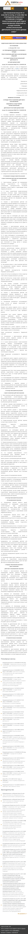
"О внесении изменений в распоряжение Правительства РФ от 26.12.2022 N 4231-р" (14, 845)
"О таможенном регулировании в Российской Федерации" (13, 701)
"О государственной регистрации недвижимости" (13, 690)
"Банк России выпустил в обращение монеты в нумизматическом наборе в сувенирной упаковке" (14, 795)
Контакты (3, 932)
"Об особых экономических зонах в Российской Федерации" (13, 748)
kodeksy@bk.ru (16, 930)
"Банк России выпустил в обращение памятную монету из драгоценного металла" (13, 801)
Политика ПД (15, 932)
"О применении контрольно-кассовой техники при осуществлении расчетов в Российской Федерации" (14, 665)
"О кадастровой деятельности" (13, 719)
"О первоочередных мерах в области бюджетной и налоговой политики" (14, 767)
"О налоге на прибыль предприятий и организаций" (13, 780)
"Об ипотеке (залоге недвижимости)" (13, 731)
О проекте (8, 932)
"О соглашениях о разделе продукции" (13, 725)
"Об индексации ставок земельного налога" (14, 785)
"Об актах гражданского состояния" (13, 695)
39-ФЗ (17, 68)
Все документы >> (22, 913)
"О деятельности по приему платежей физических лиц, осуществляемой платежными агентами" (14, 672)
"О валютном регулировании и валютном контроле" (14, 707)
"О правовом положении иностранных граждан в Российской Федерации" (13, 713)
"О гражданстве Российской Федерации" (14, 753)
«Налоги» (23, 928)
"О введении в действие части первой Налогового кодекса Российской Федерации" (14, 774)
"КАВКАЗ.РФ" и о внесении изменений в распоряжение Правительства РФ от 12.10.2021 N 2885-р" (14, 854)
